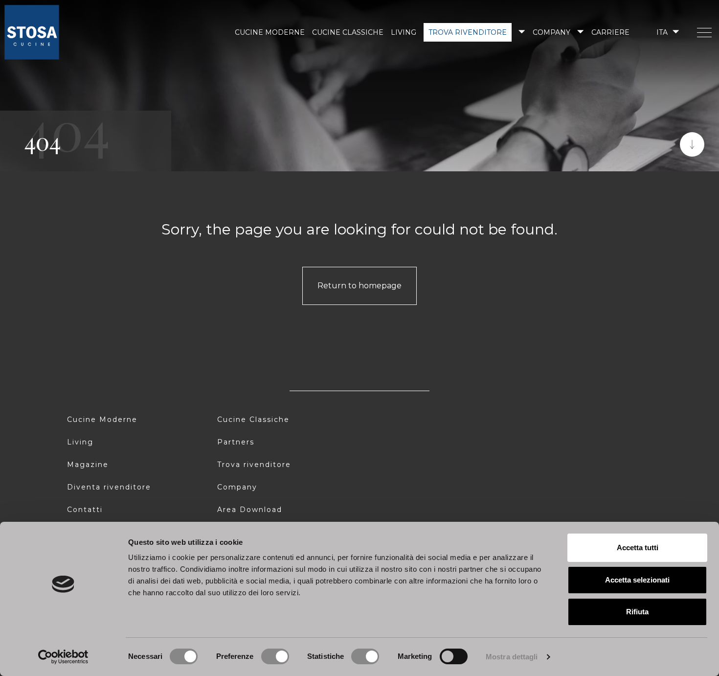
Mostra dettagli (512, 657)
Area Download (249, 509)
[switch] (275, 656)
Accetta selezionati (637, 580)
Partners (235, 442)
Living (403, 32)
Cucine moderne (270, 32)
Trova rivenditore (467, 32)
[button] (667, 32)
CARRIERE (610, 32)
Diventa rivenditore (109, 487)
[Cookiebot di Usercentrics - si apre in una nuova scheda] (63, 657)
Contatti (85, 509)
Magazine (88, 464)
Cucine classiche (347, 32)
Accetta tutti (637, 547)
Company (551, 32)
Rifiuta (637, 611)
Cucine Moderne (102, 419)
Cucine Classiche (253, 419)
